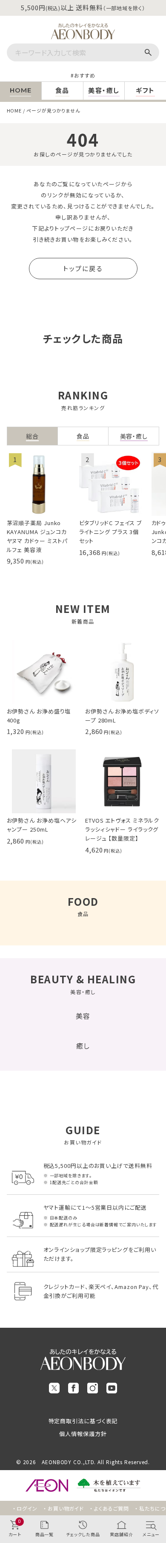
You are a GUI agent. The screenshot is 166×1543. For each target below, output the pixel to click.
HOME (14, 110)
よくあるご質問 (111, 1508)
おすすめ (84, 75)
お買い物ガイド (66, 1508)
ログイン (27, 1508)
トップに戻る (83, 268)
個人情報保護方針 (82, 1434)
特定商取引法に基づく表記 (83, 1421)
